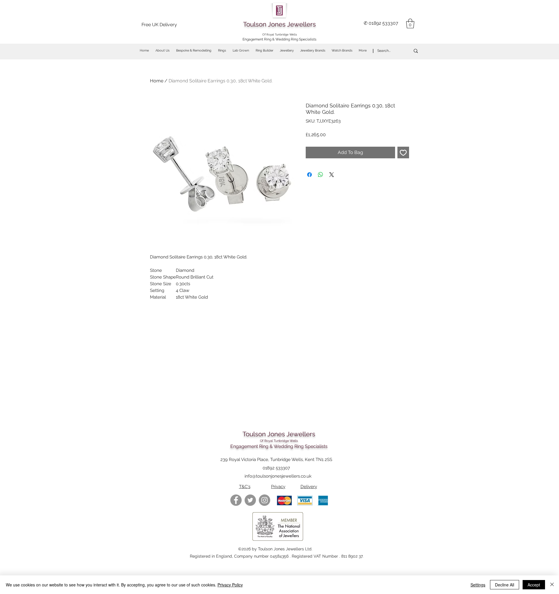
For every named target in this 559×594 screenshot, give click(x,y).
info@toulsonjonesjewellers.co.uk (278, 476)
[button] (410, 23)
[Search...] (415, 51)
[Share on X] (331, 174)
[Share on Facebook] (309, 174)
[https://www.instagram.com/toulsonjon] (264, 500)
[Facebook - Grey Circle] (236, 500)
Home (156, 81)
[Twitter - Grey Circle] (250, 500)
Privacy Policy (230, 585)
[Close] (552, 584)
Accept (534, 585)
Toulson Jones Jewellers (279, 24)
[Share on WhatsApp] (320, 174)
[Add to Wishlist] (403, 152)
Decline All (504, 585)
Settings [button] (477, 585)
